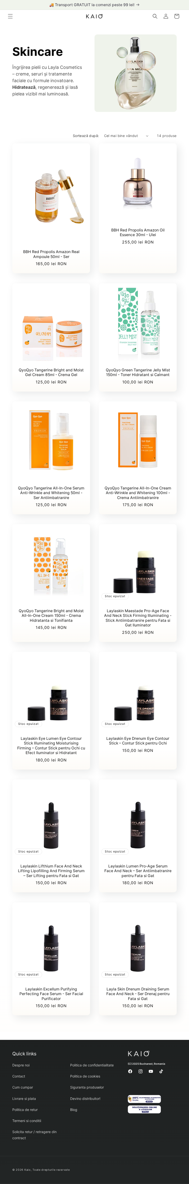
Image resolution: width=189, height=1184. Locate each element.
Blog (73, 1110)
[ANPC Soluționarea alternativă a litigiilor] (145, 1100)
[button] (10, 16)
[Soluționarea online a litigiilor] (145, 1110)
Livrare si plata (24, 1098)
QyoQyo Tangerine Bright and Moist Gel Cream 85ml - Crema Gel (51, 372)
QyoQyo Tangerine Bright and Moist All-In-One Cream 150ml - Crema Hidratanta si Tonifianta (51, 615)
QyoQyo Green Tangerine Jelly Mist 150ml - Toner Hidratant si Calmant (138, 372)
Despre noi (21, 1065)
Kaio (27, 1169)
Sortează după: (86, 136)
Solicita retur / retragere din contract (34, 1135)
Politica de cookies (85, 1076)
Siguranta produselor (87, 1087)
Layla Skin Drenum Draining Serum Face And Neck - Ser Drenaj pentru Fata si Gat (138, 994)
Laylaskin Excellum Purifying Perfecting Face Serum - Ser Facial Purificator (51, 994)
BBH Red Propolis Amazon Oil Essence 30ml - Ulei (138, 232)
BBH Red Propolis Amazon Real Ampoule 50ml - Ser (51, 254)
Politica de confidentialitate (92, 1065)
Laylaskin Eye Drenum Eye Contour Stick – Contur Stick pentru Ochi (137, 740)
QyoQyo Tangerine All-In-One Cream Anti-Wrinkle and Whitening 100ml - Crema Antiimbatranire (138, 493)
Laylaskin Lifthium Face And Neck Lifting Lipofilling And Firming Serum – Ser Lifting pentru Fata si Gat (51, 871)
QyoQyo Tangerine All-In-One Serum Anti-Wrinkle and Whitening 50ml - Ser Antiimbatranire (51, 493)
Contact (18, 1076)
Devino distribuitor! (85, 1098)
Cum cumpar (22, 1087)
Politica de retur (25, 1110)
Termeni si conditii (26, 1121)
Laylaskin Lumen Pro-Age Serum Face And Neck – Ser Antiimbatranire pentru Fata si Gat (138, 871)
